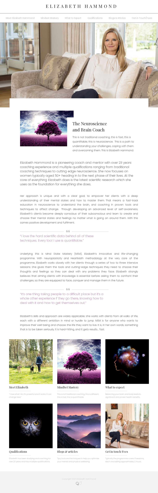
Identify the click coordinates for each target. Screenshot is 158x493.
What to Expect (73, 18)
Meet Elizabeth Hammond (20, 18)
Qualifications (95, 18)
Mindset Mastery (50, 18)
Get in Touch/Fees (142, 18)
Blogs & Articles (117, 18)
